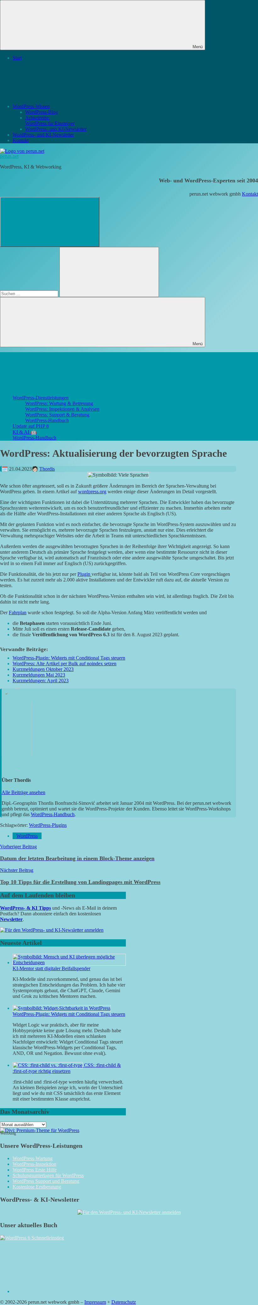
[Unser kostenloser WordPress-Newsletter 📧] (129, 1212)
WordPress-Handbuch (47, 420)
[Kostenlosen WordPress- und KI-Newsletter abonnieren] (52, 930)
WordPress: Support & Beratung (57, 414)
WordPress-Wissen (31, 106)
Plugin (84, 574)
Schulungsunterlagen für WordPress (48, 1175)
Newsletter (11, 919)
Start (17, 57)
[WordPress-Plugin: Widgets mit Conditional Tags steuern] (62, 1008)
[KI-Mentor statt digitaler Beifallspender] (69, 962)
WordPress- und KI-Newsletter (56, 129)
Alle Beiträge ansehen (23, 792)
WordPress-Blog (41, 112)
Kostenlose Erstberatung (37, 1186)
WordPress (27, 836)
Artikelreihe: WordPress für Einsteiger (50, 120)
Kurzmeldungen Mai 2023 (39, 675)
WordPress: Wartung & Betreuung (59, 403)
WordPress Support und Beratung (46, 1181)
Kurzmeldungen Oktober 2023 (43, 669)
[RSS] (60, 1291)
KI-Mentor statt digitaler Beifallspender (51, 968)
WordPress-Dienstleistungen (41, 397)
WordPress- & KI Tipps (25, 908)
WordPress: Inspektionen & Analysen (62, 409)
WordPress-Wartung (33, 1158)
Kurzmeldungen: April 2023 (41, 680)
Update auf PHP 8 (31, 426)
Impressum (95, 1302)
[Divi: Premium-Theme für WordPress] (39, 1130)
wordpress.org (92, 491)
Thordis (47, 469)
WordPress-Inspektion (34, 1164)
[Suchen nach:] (29, 293)
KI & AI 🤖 (25, 432)
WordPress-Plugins (48, 825)
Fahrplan (17, 612)
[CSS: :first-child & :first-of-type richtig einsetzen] (48, 1065)
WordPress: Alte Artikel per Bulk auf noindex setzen (64, 663)
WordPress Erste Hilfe (35, 1169)
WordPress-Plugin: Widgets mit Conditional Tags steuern (69, 658)
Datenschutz (123, 1302)
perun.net (9, 156)
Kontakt (21, 140)
